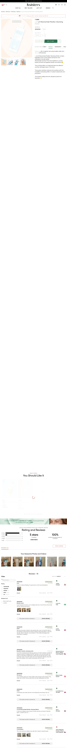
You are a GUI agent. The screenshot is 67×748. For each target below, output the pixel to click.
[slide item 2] (26, 514)
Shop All (18, 8)
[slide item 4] (29, 514)
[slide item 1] (24, 514)
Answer (18, 593)
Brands (48, 8)
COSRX (37, 19)
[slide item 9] (37, 514)
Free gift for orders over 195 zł (33, 1)
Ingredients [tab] (58, 46)
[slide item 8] (35, 514)
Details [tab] (51, 46)
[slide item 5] (31, 514)
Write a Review (59, 546)
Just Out (39, 8)
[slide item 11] (40, 514)
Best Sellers (28, 8)
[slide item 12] (42, 514)
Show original (46, 618)
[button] (4, 62)
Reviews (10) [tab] (5, 547)
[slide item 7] (34, 514)
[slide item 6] (32, 514)
